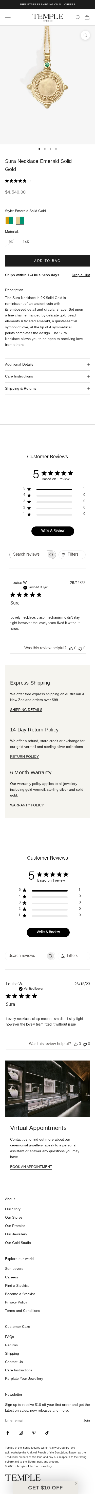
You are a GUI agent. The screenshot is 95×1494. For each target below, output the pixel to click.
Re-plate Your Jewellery (24, 1378)
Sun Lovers (14, 1268)
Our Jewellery (16, 1234)
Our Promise (15, 1226)
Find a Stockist (17, 1285)
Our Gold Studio (18, 1243)
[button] (45, 1487)
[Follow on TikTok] (47, 1432)
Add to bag (47, 261)
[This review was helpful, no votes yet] (71, 648)
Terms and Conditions (22, 1311)
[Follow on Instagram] (20, 1432)
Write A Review (53, 531)
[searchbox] (28, 555)
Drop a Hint (81, 275)
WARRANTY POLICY (27, 805)
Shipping (12, 1353)
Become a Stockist (20, 1294)
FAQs (9, 1337)
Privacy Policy (16, 1302)
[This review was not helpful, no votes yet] (80, 648)
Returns (11, 1345)
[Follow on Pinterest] (33, 1432)
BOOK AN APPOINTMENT (31, 1167)
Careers (11, 1277)
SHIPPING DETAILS (26, 710)
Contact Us (14, 1362)
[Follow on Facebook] (7, 1432)
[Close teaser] (76, 1483)
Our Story (13, 1209)
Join (86, 1420)
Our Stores (14, 1217)
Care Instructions (18, 1370)
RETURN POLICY (24, 756)
